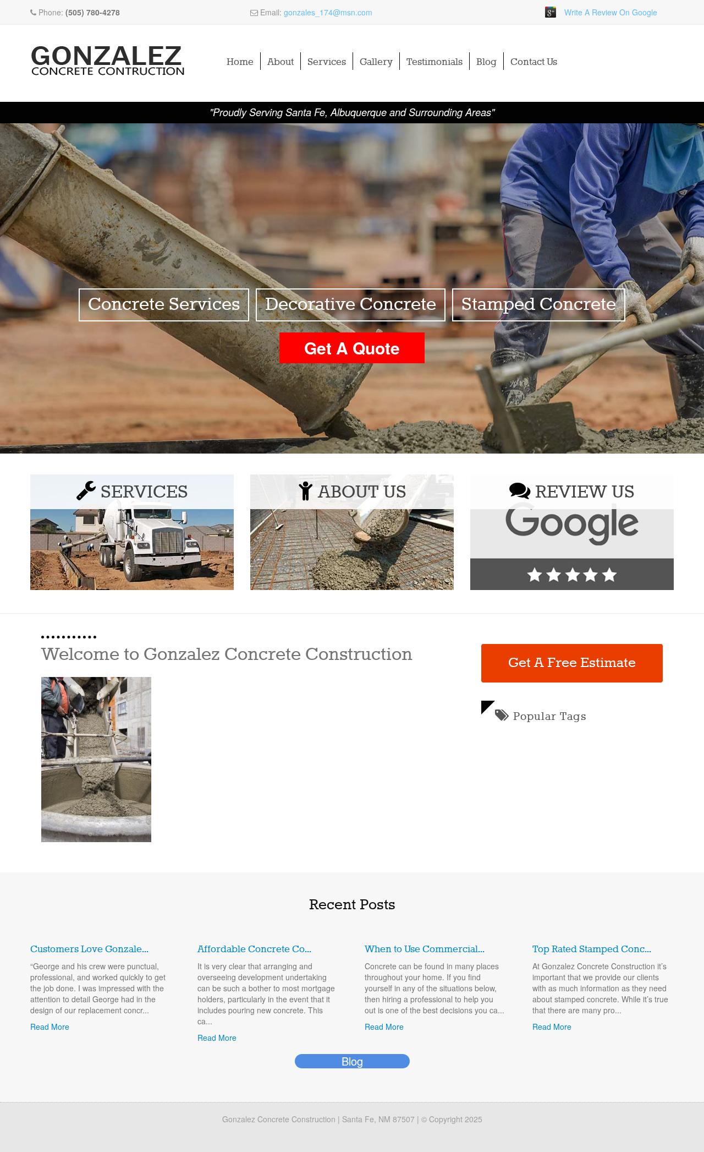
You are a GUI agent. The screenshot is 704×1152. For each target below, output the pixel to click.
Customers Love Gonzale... (89, 949)
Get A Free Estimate (572, 663)
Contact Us (533, 62)
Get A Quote (352, 347)
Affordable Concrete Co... (254, 949)
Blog (486, 62)
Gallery (376, 62)
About (280, 62)
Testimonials (434, 62)
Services (326, 62)
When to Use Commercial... (425, 949)
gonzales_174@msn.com (328, 12)
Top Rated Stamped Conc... (591, 949)
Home (240, 62)
